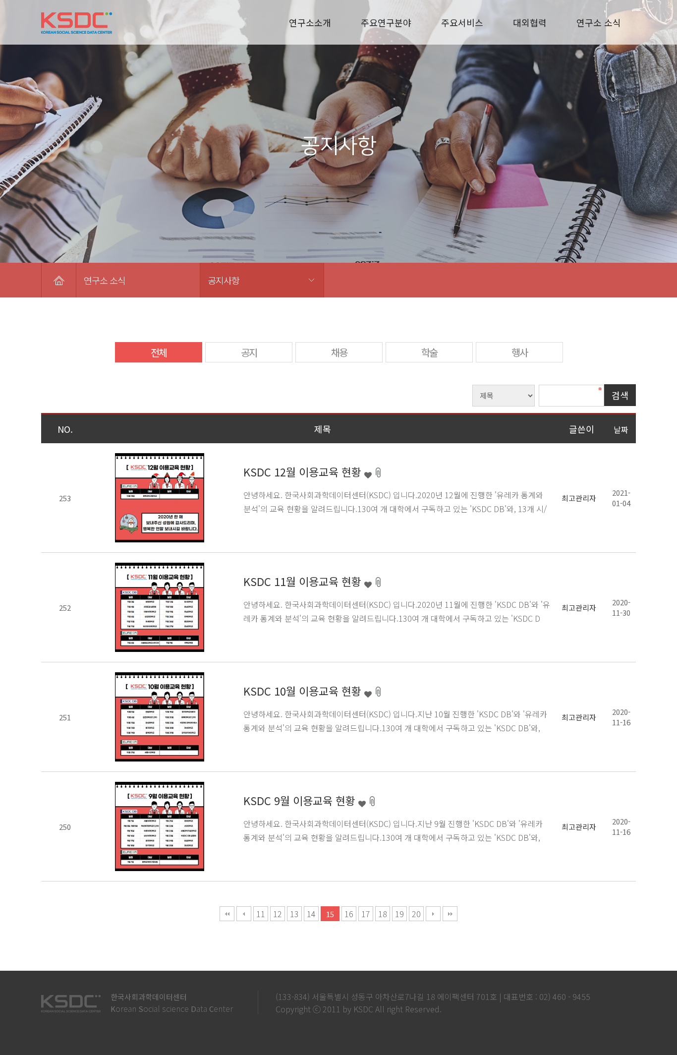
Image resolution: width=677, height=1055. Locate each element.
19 (399, 914)
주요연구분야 (386, 22)
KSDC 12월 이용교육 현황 (303, 471)
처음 (227, 913)
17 (365, 914)
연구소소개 (310, 22)
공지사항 (223, 280)
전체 (159, 352)
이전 (243, 913)
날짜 (621, 429)
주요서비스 (462, 22)
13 (294, 914)
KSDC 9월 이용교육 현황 (300, 800)
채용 (339, 352)
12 (277, 914)
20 (416, 914)
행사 (519, 352)
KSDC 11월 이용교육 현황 (303, 581)
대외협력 (530, 22)
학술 (429, 352)
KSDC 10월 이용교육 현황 (303, 691)
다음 (433, 913)
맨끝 (450, 913)
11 (260, 914)
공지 (249, 352)
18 (382, 914)
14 (311, 914)
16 (348, 914)
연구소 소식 (598, 22)
